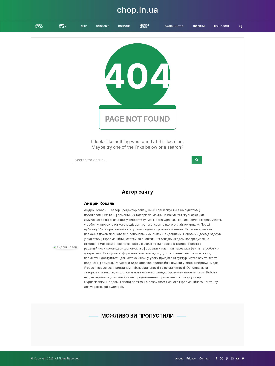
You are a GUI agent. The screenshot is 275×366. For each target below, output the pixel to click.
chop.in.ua (137, 10)
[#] (216, 358)
